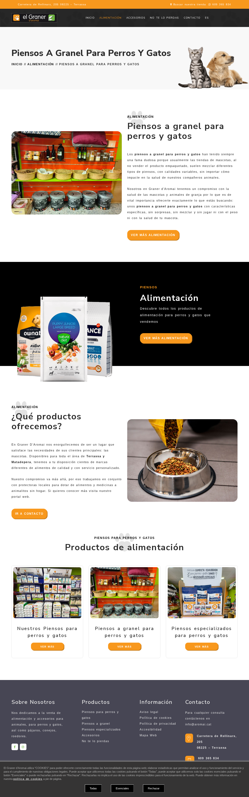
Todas (93, 788)
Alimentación (40, 64)
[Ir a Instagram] (23, 747)
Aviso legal (149, 712)
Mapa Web (148, 735)
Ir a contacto (29, 513)
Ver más (47, 646)
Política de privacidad (158, 723)
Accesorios (91, 735)
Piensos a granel (96, 723)
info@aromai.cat (198, 724)
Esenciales (122, 788)
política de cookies (27, 778)
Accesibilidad (151, 729)
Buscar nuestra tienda (189, 4)
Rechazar (153, 788)
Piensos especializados (101, 729)
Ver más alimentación (153, 235)
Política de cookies (156, 717)
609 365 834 (221, 4)
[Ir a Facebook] (14, 747)
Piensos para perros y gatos (100, 714)
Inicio (16, 64)
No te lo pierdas (95, 741)
